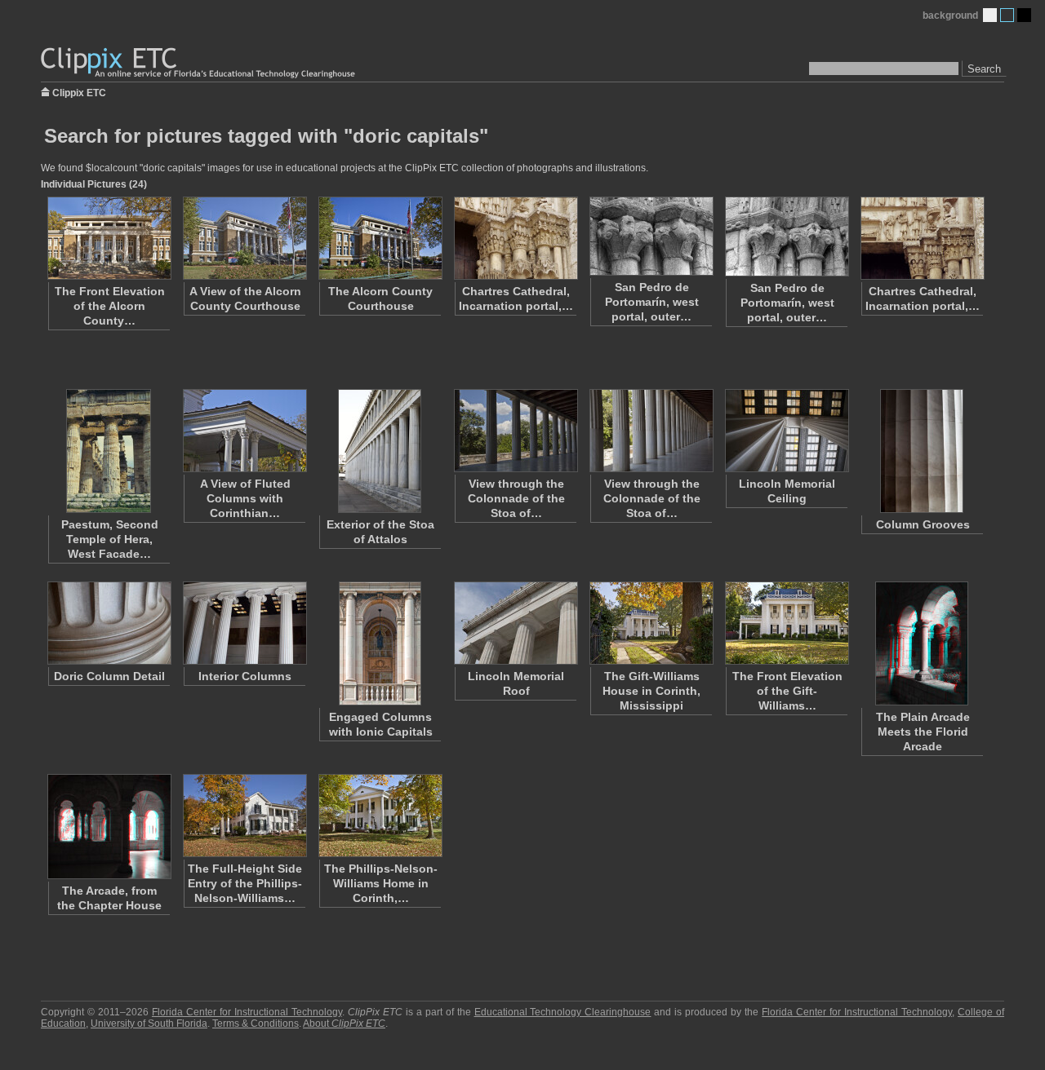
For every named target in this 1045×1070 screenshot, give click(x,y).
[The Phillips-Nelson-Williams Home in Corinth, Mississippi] (379, 815)
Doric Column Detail (109, 676)
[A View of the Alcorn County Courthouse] (244, 238)
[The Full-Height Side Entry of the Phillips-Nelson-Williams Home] (244, 815)
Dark (1024, 15)
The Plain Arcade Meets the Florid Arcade (923, 731)
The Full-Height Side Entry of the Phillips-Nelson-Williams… (245, 883)
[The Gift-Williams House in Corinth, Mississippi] (650, 623)
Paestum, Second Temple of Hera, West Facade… (109, 539)
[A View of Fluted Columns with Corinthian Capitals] (244, 430)
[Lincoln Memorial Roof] (515, 623)
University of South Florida (149, 1023)
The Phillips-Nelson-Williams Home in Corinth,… (381, 883)
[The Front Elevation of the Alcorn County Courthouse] (108, 238)
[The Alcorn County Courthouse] (379, 238)
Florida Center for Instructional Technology (247, 1012)
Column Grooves (923, 524)
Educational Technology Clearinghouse (562, 1012)
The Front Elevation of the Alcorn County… (110, 306)
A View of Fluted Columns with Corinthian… (245, 498)
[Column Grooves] (921, 451)
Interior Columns (244, 676)
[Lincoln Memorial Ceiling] (786, 430)
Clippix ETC (79, 91)
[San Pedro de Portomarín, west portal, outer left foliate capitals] (786, 236)
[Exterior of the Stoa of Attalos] (379, 451)
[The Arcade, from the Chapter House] (108, 826)
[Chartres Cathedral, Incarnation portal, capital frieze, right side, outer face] (921, 238)
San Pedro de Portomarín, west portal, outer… (652, 302)
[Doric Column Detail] (108, 623)
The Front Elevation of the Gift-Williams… (787, 691)
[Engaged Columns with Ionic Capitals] (379, 643)
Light (990, 15)
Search (984, 69)
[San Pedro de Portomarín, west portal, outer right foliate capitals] (650, 236)
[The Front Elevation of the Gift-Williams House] (786, 623)
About (344, 1023)
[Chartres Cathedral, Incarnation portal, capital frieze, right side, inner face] (515, 238)
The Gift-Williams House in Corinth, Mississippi (651, 691)
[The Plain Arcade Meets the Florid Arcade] (921, 643)
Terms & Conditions (255, 1023)
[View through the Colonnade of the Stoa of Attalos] (515, 430)
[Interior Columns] (244, 623)
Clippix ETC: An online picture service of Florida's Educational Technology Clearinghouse (199, 63)
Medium (1007, 15)
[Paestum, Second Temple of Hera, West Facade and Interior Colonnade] (108, 451)
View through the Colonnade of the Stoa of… (516, 498)
